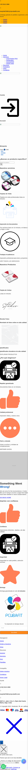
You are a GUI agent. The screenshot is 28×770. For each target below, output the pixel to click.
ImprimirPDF (10, 62)
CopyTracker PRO (12, 58)
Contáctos (6, 70)
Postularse (6, 67)
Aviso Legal (3, 677)
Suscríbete (14, 632)
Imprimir (2, 653)
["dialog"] (14, 757)
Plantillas (3, 662)
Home (5, 55)
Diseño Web (10, 63)
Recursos (6, 65)
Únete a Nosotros (5, 644)
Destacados (10, 60)
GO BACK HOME (5, 497)
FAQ (1, 659)
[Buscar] (1, 164)
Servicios (6, 57)
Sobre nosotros (4, 671)
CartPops (14, 769)
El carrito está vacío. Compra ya (10, 767)
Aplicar (17, 762)
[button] (3, 766)
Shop (4, 68)
